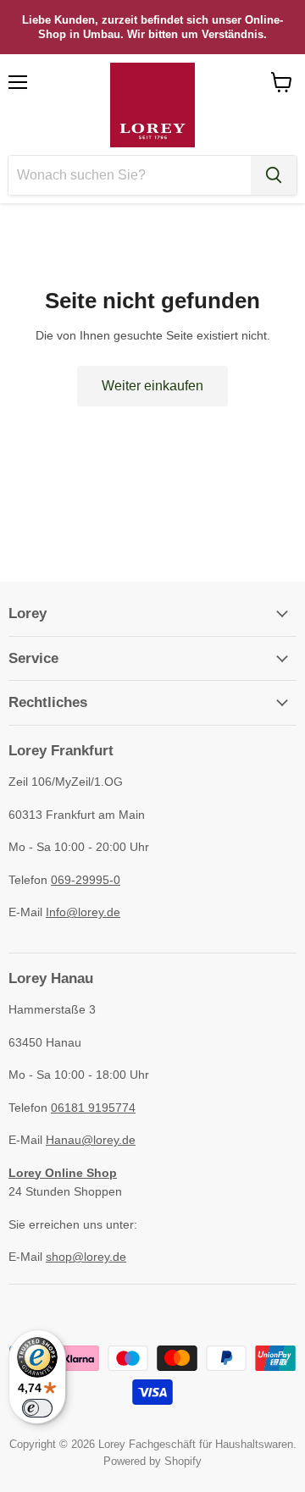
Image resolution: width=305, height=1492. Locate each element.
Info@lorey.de (83, 912)
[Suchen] (274, 175)
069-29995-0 (85, 880)
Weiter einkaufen (152, 386)
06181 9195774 (93, 1107)
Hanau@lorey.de (91, 1140)
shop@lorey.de (86, 1256)
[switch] (37, 1408)
